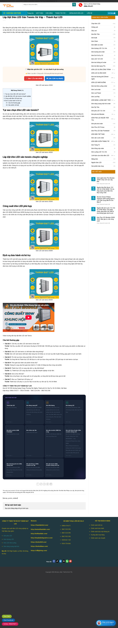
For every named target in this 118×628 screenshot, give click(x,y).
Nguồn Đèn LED (96, 162)
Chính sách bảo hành (97, 528)
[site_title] (59, 572)
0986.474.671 (66, 526)
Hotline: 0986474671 (10, 624)
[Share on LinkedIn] (50, 484)
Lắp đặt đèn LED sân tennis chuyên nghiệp (17, 96)
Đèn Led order (96, 89)
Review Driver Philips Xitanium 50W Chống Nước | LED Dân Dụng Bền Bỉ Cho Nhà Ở (106, 199)
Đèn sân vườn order (97, 138)
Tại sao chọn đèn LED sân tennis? (15, 94)
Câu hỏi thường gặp (13, 103)
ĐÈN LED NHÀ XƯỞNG (98, 82)
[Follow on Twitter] (60, 561)
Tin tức (18, 490)
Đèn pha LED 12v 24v (98, 111)
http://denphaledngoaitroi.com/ (42, 538)
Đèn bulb (94, 38)
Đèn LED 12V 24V (97, 59)
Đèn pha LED (8, 536)
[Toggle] (114, 69)
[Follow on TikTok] (57, 561)
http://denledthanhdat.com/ (40, 529)
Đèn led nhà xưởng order (99, 86)
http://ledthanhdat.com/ (39, 533)
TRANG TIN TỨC (60, 13)
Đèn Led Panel (96, 93)
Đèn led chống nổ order (98, 62)
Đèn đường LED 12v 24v (99, 48)
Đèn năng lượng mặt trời (11, 546)
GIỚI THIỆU (39, 13)
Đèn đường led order (98, 52)
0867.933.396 (66, 536)
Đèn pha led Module (97, 114)
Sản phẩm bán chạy (97, 166)
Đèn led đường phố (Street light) (99, 78)
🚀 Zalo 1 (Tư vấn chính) (34, 78)
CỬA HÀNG (49, 13)
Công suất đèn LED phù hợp (13, 98)
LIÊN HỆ (89, 13)
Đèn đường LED (9, 539)
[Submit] (74, 4)
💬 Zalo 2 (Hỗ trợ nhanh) (54, 78)
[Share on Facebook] (37, 484)
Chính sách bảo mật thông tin (100, 531)
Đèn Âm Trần (95, 34)
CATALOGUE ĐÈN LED (76, 13)
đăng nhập (14, 508)
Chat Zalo (7, 616)
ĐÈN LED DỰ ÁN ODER (98, 73)
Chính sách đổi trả (96, 525)
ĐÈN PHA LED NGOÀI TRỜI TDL (100, 119)
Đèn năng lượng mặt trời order (101, 103)
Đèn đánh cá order (97, 45)
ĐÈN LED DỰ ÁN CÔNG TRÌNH (101, 69)
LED (75, 264)
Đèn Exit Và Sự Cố (97, 55)
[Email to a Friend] (44, 484)
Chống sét (94, 27)
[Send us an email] (63, 561)
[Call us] (67, 561)
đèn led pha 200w (31, 490)
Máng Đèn (94, 159)
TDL (71, 572)
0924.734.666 (66, 543)
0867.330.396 (66, 529)
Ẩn (22, 90)
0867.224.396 (66, 533)
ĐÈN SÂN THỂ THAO (98, 134)
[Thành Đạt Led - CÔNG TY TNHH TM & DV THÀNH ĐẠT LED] (11, 6)
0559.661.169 (66, 540)
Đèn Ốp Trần (95, 107)
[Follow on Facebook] (53, 561)
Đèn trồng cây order (97, 148)
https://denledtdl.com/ (39, 542)
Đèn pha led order (97, 123)
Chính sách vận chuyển (98, 538)
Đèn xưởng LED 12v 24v (99, 152)
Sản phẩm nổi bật (12, 105)
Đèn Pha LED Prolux (97, 127)
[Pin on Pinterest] (47, 484)
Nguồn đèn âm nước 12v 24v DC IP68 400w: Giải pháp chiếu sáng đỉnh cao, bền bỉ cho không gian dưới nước (106, 210)
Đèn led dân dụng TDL (98, 66)
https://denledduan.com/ (39, 546)
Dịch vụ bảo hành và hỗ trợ (12, 100)
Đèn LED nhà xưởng (10, 543)
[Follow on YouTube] (70, 561)
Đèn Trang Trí (95, 145)
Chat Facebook (8, 620)
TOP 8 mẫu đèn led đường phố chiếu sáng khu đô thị (20, 492)
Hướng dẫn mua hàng (97, 535)
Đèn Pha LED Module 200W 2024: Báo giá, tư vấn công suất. (106, 219)
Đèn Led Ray (95, 96)
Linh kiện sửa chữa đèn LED (100, 155)
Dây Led (94, 31)
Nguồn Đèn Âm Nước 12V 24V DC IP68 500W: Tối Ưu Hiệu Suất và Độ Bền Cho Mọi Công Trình (105, 190)
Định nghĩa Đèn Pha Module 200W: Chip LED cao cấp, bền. (105, 179)
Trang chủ (30, 13)
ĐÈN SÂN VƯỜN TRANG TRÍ (100, 141)
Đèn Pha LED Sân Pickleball (100, 131)
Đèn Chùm (94, 41)
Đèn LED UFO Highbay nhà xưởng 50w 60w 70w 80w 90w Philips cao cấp (55, 490)
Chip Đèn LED (95, 23)
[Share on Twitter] (41, 484)
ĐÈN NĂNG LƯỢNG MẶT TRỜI (101, 100)
